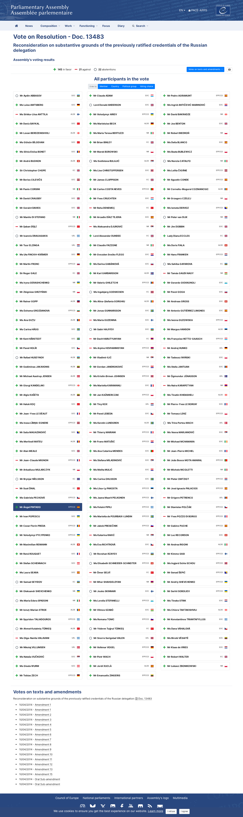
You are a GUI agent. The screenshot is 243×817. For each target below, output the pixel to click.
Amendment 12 (43, 764)
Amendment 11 (43, 759)
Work (68, 25)
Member (104, 86)
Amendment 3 (43, 719)
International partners (128, 798)
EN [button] (181, 10)
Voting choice (146, 86)
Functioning (87, 25)
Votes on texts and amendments (204, 69)
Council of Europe (67, 798)
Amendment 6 (43, 734)
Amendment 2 (43, 714)
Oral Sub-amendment (47, 779)
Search (140, 25)
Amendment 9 (43, 749)
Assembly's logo (158, 798)
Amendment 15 (43, 774)
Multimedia (180, 798)
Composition (48, 25)
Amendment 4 (43, 724)
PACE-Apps (199, 10)
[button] (229, 69)
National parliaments (96, 798)
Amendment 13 (44, 769)
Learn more (155, 811)
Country (115, 86)
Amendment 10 (43, 754)
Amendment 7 (43, 739)
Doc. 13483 (145, 698)
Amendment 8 (43, 744)
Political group (129, 86)
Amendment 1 (43, 704)
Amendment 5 (43, 729)
